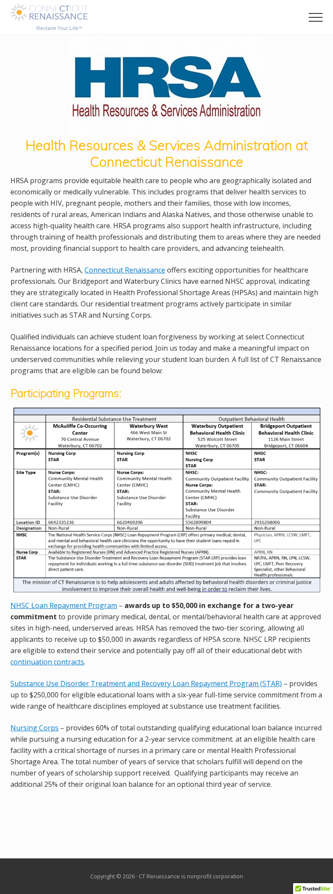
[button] (316, 17)
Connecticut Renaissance (125, 270)
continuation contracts (47, 662)
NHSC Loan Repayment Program (63, 605)
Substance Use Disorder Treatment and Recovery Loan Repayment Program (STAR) (146, 683)
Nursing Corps (34, 728)
